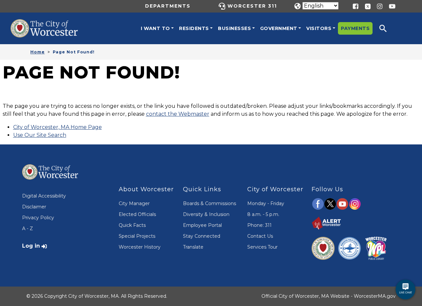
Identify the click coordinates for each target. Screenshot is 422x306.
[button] (387, 28)
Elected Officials (137, 214)
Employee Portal (202, 225)
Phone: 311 (259, 225)
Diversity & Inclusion (206, 214)
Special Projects (137, 236)
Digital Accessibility (44, 196)
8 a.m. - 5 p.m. (263, 214)
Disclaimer (34, 207)
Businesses (234, 28)
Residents (194, 28)
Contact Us (260, 236)
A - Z (27, 228)
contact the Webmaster (177, 114)
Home (37, 51)
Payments (355, 28)
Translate (193, 247)
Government (278, 28)
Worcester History (140, 247)
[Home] (50, 24)
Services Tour (262, 247)
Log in (31, 246)
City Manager (134, 203)
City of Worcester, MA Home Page (57, 127)
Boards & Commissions (209, 203)
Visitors (318, 28)
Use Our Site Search (39, 135)
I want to (155, 28)
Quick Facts (132, 225)
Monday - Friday (265, 203)
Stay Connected (201, 236)
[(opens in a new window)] (365, 6)
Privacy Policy (38, 218)
